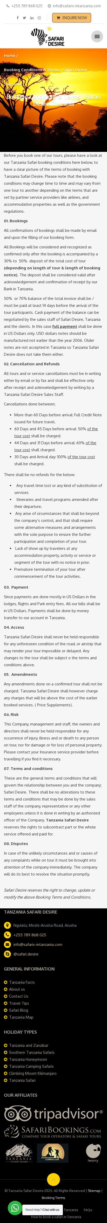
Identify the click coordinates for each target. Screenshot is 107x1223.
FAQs (88, 1210)
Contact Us (18, 996)
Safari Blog (18, 1010)
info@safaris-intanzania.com (38, 944)
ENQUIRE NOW (75, 18)
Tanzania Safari (22, 1080)
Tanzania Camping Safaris (31, 1066)
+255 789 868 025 (30, 934)
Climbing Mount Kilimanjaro (33, 1073)
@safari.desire (26, 954)
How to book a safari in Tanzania (56, 1217)
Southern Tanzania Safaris (32, 1052)
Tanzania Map (21, 1017)
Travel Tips (19, 1003)
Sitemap (94, 1191)
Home (9, 55)
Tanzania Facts (22, 982)
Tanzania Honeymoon (28, 1059)
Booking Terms (53, 1198)
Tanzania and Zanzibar (28, 1045)
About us (17, 989)
